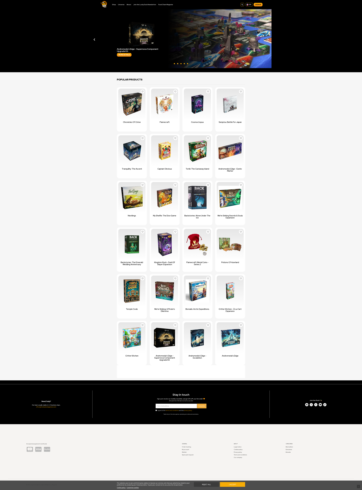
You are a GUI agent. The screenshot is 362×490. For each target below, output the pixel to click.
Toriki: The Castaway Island (197, 169)
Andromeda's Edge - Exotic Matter (230, 170)
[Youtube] (320, 404)
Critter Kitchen (131, 356)
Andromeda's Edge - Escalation (197, 357)
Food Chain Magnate (165, 5)
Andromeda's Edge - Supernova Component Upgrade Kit (164, 358)
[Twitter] (315, 404)
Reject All (206, 484)
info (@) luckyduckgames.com (46, 407)
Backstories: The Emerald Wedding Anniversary (132, 263)
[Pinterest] (324, 404)
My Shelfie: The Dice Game (164, 216)
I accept (232, 484)
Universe (121, 5)
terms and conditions (172, 410)
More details (124, 64)
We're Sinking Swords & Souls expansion (230, 217)
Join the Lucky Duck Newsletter (144, 5)
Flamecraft (165, 122)
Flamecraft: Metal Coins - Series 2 (197, 263)
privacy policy (188, 410)
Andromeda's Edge (230, 356)
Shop (114, 5)
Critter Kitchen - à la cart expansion (230, 310)
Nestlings (132, 216)
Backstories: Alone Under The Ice (197, 217)
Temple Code (132, 309)
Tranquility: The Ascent (132, 169)
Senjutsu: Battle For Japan (230, 122)
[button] (104, 38)
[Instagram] (311, 404)
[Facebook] (306, 404)
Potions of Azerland (230, 262)
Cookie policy (121, 487)
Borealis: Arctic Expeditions (197, 309)
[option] (181, 38)
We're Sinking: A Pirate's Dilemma (164, 310)
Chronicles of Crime (132, 122)
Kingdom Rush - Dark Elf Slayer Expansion (164, 263)
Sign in (258, 5)
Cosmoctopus (197, 122)
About (129, 5)
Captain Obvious (164, 169)
